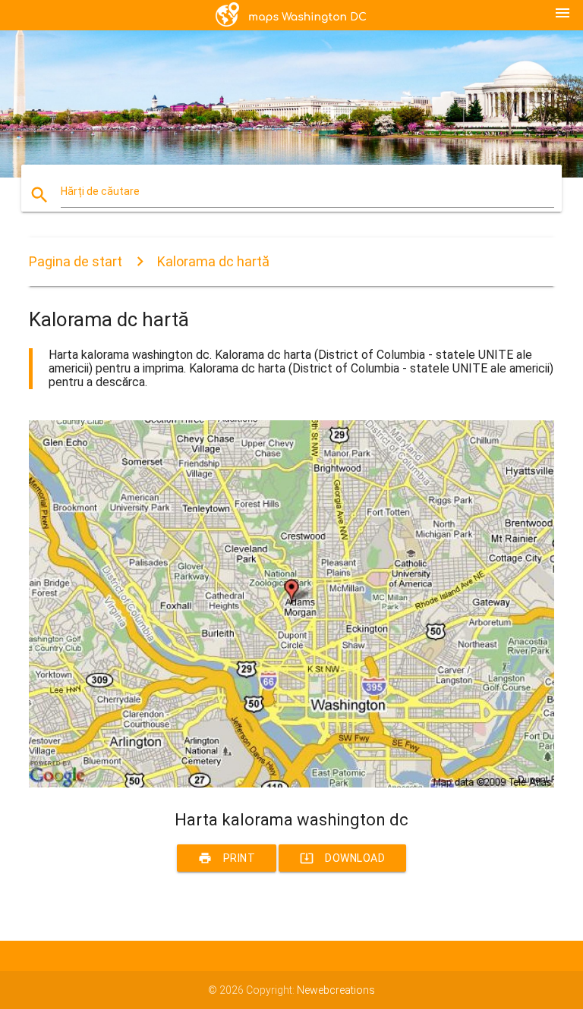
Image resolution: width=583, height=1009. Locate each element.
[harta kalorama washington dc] (291, 784)
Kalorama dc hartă (213, 261)
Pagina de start (75, 261)
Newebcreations (336, 990)
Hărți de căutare (100, 191)
